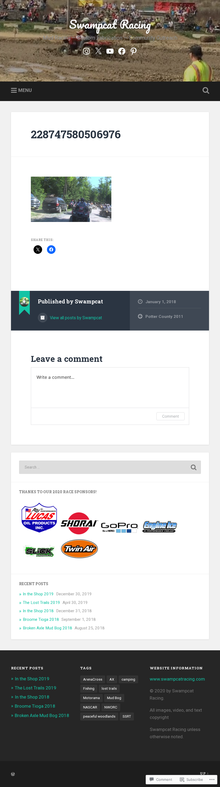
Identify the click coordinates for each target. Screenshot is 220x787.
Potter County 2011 (164, 316)
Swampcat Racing (110, 24)
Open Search (204, 90)
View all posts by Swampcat (75, 317)
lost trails (109, 688)
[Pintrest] (133, 50)
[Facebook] (122, 50)
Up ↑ (204, 773)
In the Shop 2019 (38, 594)
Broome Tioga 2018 (41, 619)
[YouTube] (110, 50)
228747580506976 (76, 134)
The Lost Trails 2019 (41, 602)
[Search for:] (110, 467)
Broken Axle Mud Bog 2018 (47, 628)
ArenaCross (92, 679)
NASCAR (90, 707)
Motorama (91, 698)
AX (111, 679)
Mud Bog (114, 698)
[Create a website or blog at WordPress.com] (13, 774)
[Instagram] (86, 50)
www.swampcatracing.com (177, 679)
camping (128, 679)
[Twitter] (98, 50)
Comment (170, 416)
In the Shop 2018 (38, 610)
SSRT (127, 716)
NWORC (110, 707)
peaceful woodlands (99, 716)
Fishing (88, 688)
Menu (25, 90)
